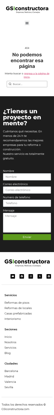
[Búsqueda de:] (27, 84)
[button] (27, 23)
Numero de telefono (16, 197)
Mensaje (8, 210)
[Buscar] (10, 84)
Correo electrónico (15, 184)
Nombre (8, 171)
